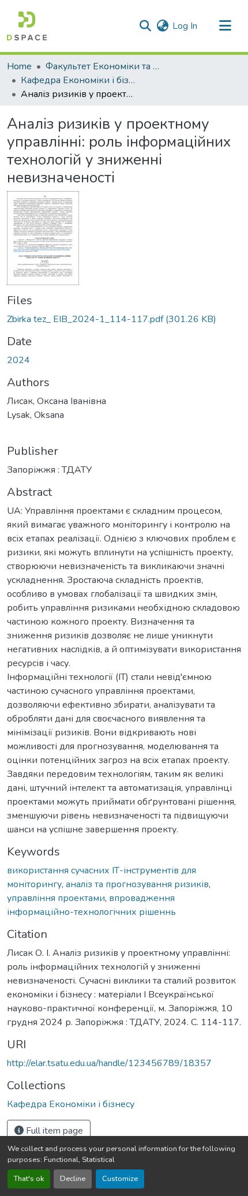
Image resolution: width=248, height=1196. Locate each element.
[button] (27, 26)
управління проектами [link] (56, 898)
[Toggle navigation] (225, 26)
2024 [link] (18, 360)
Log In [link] (184, 26)
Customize (120, 1178)
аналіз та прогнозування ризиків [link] (137, 884)
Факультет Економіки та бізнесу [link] (103, 66)
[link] (124, 319)
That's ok (29, 1178)
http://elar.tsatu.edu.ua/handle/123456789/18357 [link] (109, 1063)
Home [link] (19, 66)
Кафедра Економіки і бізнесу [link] (78, 80)
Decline (72, 1178)
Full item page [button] (53, 1130)
